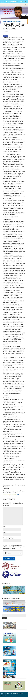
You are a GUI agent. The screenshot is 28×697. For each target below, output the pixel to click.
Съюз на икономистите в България (12, 2)
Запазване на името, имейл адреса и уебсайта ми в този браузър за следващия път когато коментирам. (14, 547)
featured (5, 495)
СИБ (18, 495)
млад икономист (12, 495)
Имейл (5, 532)
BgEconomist (6, 21)
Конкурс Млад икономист (15, 21)
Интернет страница (8, 538)
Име (4, 526)
